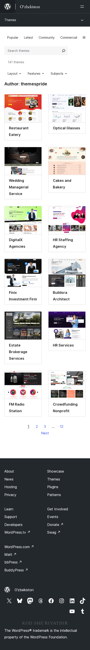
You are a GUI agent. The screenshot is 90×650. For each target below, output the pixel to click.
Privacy (10, 495)
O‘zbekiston (24, 590)
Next (45, 433)
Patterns (54, 495)
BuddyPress (16, 570)
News (9, 479)
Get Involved (57, 509)
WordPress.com (19, 547)
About (9, 471)
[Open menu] (83, 6)
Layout (12, 73)
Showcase (55, 471)
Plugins (52, 487)
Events (52, 517)
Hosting (10, 487)
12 (61, 426)
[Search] (63, 50)
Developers (13, 524)
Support (10, 517)
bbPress (13, 562)
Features (34, 73)
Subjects (57, 73)
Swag (54, 532)
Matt (10, 554)
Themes (10, 20)
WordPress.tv (17, 532)
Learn (8, 509)
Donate (55, 524)
